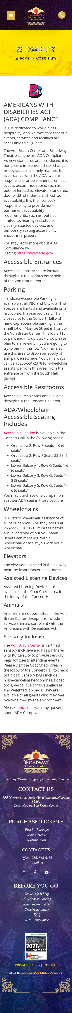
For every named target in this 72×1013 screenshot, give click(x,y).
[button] (11, 15)
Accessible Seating (19, 432)
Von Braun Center (26, 645)
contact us (24, 707)
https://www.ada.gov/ (35, 253)
